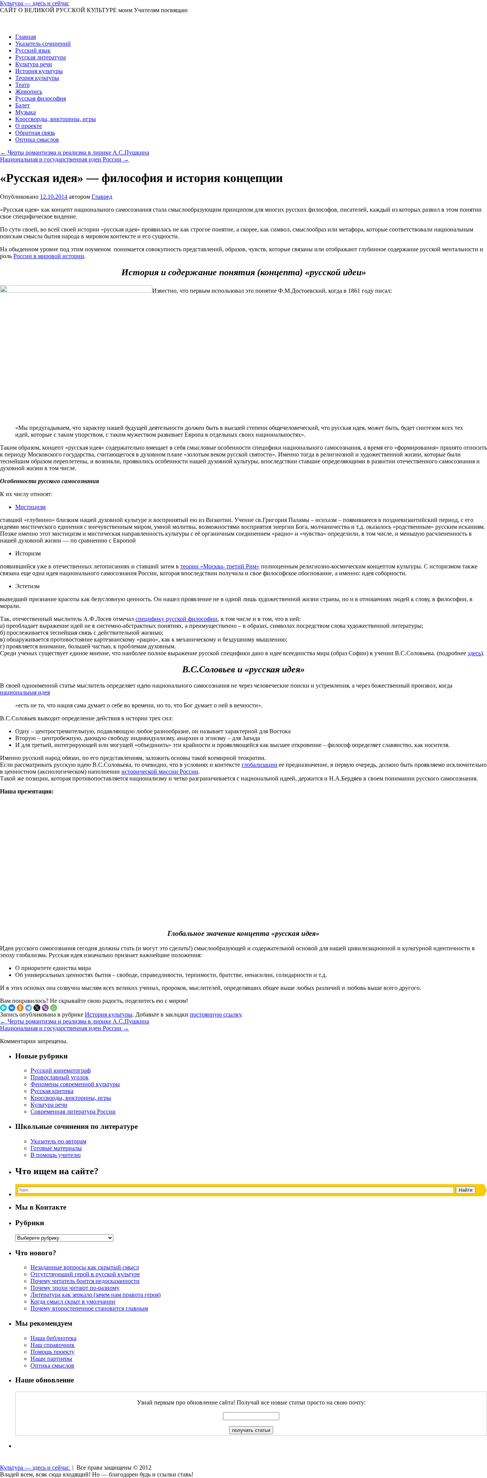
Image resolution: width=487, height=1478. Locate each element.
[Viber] (45, 1007)
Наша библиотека (53, 1338)
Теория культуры (37, 78)
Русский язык (33, 50)
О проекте (28, 126)
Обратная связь (35, 132)
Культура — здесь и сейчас (34, 3)
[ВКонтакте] (11, 1007)
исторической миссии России (159, 771)
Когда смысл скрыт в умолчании (72, 1301)
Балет (22, 105)
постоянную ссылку (215, 1014)
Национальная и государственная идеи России (64, 159)
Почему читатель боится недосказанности (85, 1281)
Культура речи (33, 64)
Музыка (25, 112)
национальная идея (25, 692)
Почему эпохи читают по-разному (74, 1288)
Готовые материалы (56, 1148)
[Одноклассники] (20, 1007)
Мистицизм (30, 507)
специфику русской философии (176, 619)
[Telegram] (28, 1007)
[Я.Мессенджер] (3, 1007)
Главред (102, 196)
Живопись (28, 91)
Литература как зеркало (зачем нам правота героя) (95, 1294)
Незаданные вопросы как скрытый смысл (84, 1267)
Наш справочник (52, 1345)
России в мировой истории (48, 256)
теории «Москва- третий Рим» (219, 566)
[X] (36, 1007)
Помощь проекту (52, 1352)
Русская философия (40, 98)
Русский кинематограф (60, 1070)
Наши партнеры (51, 1358)
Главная (25, 37)
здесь (474, 653)
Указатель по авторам (58, 1141)
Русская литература (40, 57)
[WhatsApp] (53, 1007)
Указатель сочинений (43, 43)
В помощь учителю (55, 1155)
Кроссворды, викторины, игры (55, 119)
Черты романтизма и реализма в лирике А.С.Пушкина (74, 152)
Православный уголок (59, 1077)
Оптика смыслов (37, 139)
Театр (22, 84)
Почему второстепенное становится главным (89, 1308)
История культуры (39, 71)
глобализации (259, 764)
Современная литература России (73, 1111)
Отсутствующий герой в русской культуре (85, 1274)
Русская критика (51, 1091)
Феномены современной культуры (75, 1084)
